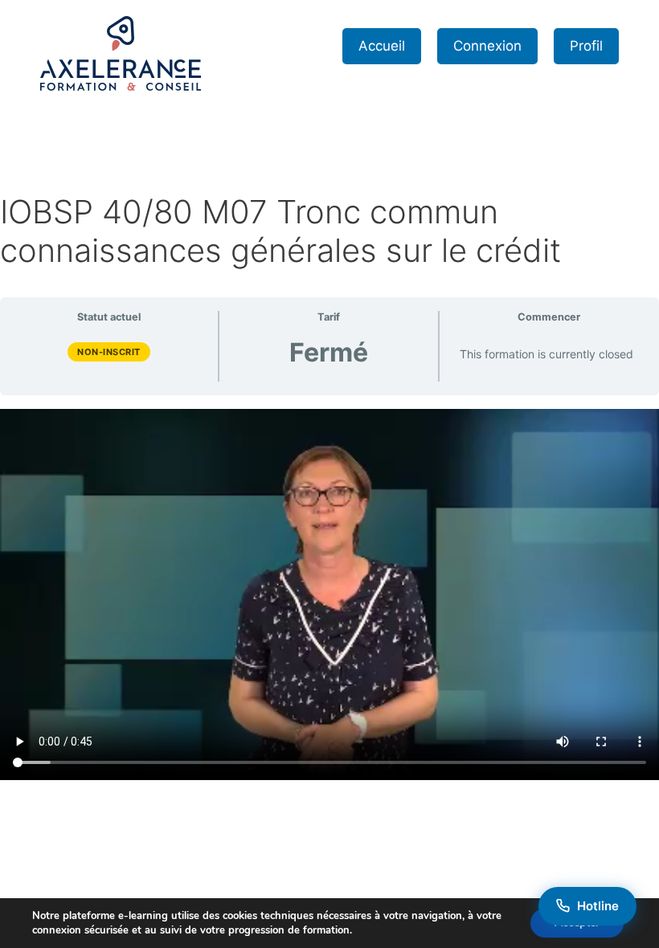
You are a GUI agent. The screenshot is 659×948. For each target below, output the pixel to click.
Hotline (598, 905)
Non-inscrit (109, 352)
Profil (586, 46)
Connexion (487, 46)
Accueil (381, 46)
